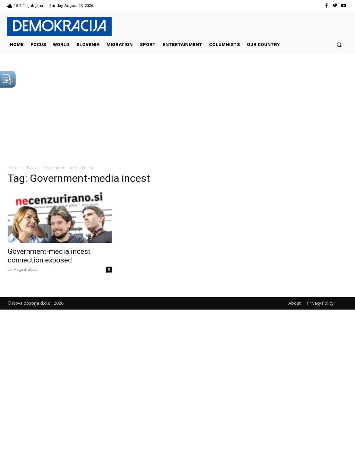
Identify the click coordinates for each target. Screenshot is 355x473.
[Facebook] (326, 5)
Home (14, 168)
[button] (339, 44)
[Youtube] (343, 5)
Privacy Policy (320, 303)
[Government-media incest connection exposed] (60, 217)
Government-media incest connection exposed (49, 255)
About (294, 303)
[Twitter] (335, 5)
